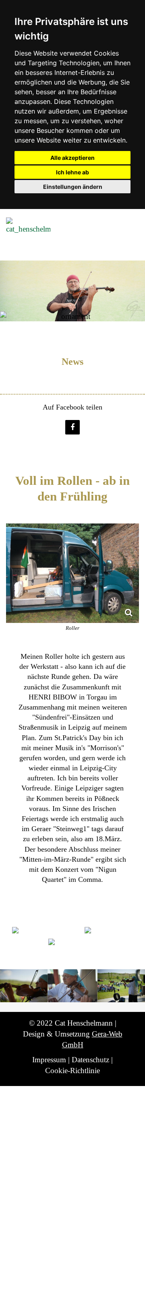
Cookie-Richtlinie (72, 1070)
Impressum (49, 1059)
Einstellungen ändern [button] (72, 186)
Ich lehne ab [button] (72, 172)
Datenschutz (90, 1059)
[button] (72, 427)
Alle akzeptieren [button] (72, 157)
